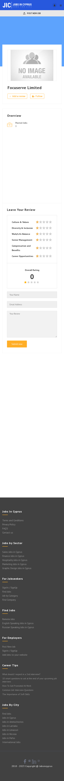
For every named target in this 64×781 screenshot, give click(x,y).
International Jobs (11, 742)
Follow (38, 96)
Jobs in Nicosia (9, 734)
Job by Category (10, 595)
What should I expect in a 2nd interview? (21, 674)
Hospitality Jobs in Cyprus (14, 560)
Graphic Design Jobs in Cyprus (16, 568)
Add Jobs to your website (14, 654)
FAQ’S (5, 528)
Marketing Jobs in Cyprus (14, 564)
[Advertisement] (32, 166)
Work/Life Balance (21, 234)
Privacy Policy (8, 524)
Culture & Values (20, 222)
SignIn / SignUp (9, 587)
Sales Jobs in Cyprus (12, 551)
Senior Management (22, 240)
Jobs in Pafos (8, 738)
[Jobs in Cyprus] (17, 5)
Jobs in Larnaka (9, 725)
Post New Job (34, 13)
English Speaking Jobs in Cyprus (18, 623)
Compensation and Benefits (21, 248)
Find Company (9, 599)
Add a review (18, 96)
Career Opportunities (22, 256)
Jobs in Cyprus (9, 717)
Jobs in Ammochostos (12, 721)
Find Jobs (6, 591)
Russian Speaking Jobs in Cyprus (18, 627)
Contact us (7, 532)
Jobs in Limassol (10, 729)
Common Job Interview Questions (17, 690)
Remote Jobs (8, 619)
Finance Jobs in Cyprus (13, 556)
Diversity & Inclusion (22, 228)
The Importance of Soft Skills (16, 694)
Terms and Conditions (13, 520)
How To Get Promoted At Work (16, 685)
